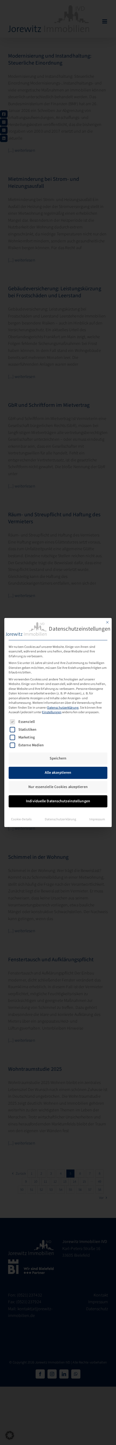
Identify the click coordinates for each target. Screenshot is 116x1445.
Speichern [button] (58, 758)
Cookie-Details (21, 819)
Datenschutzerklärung (63, 707)
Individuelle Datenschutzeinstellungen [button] (58, 801)
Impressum (97, 819)
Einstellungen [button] (51, 712)
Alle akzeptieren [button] (58, 772)
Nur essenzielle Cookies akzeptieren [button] (58, 787)
